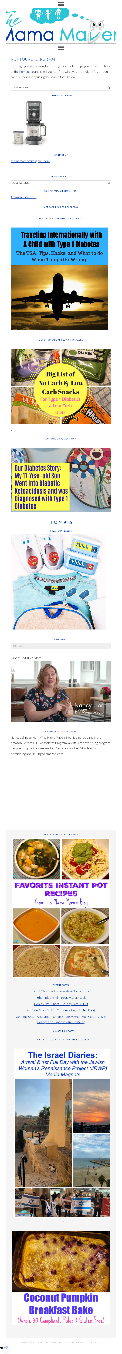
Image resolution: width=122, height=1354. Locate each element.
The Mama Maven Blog (61, 24)
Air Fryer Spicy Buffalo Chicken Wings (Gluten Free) (61, 1010)
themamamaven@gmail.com (30, 161)
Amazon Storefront (23, 197)
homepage (26, 71)
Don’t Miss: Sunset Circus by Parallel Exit (61, 1004)
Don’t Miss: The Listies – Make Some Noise (61, 991)
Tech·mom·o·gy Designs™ (87, 1342)
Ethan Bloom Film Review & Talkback (61, 997)
